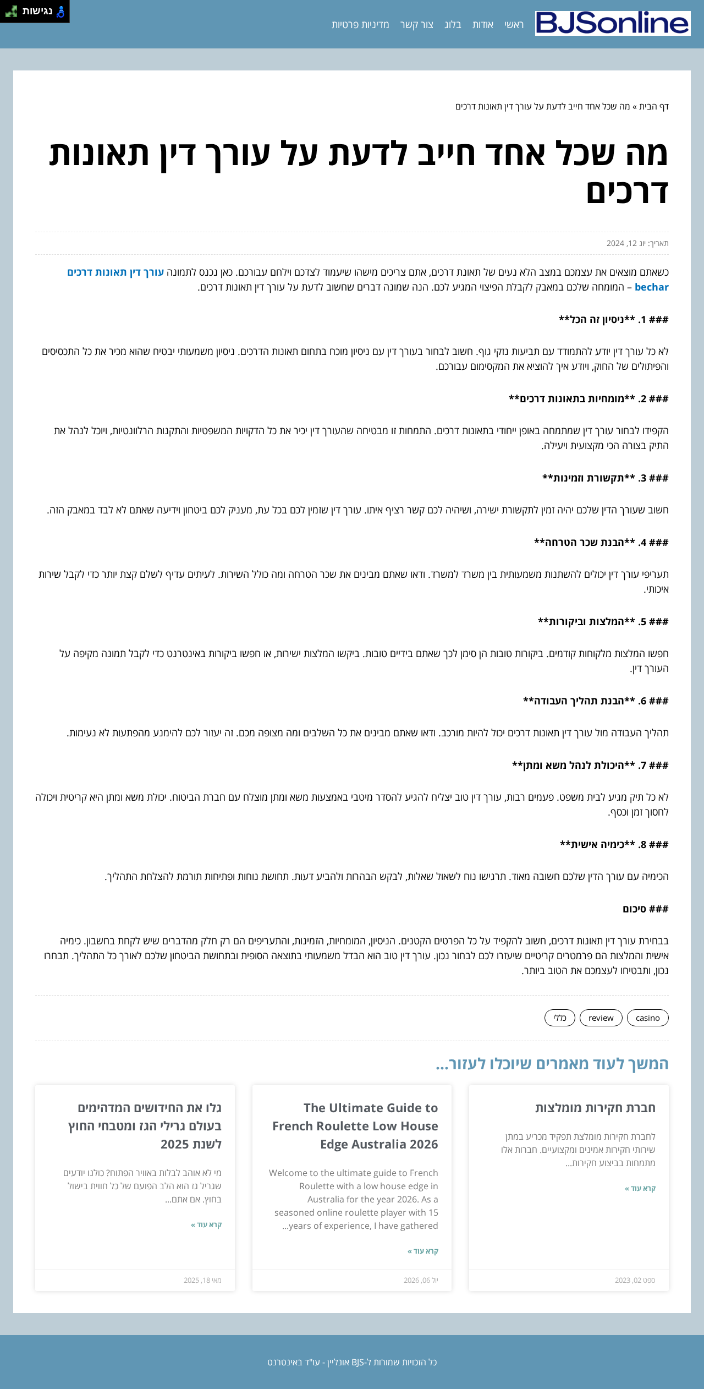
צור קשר (416, 24)
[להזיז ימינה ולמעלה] (15, 9)
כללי (559, 1017)
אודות (482, 24)
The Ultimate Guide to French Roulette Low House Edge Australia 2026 (355, 1125)
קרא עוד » (640, 1188)
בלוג (452, 24)
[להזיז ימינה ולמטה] (15, 15)
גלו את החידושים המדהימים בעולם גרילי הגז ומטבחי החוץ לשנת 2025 (145, 1125)
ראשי (514, 24)
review (601, 1017)
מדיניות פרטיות (360, 24)
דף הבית (654, 106)
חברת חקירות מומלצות (595, 1107)
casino (648, 1017)
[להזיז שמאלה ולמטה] (9, 15)
